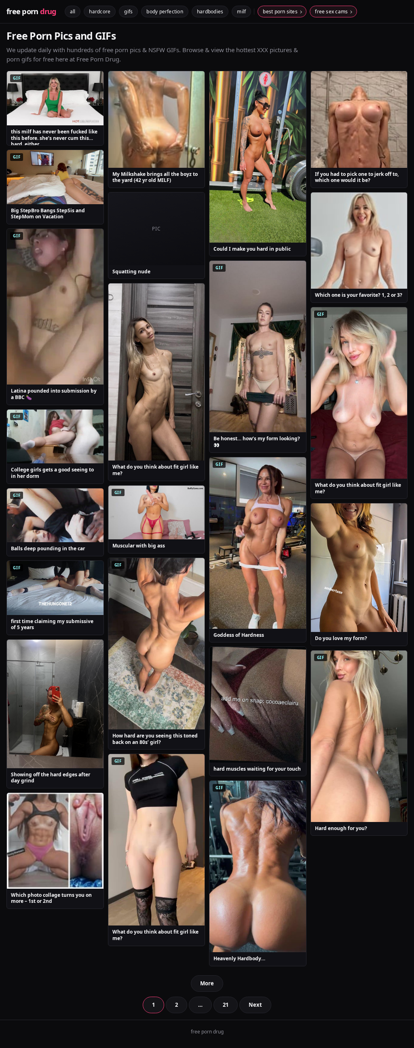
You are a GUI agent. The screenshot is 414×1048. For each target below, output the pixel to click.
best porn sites (280, 11)
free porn (31, 11)
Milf (241, 11)
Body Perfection (164, 11)
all (73, 11)
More (207, 983)
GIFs (128, 11)
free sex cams (331, 11)
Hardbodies (210, 11)
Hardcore (99, 11)
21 (225, 1004)
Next (255, 1004)
